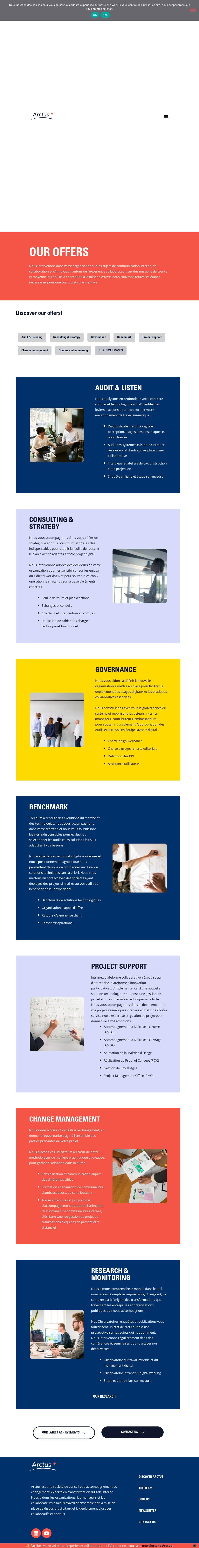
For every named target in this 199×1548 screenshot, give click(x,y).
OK (95, 14)
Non (105, 14)
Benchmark (124, 337)
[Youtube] (46, 1533)
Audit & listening (31, 337)
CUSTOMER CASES (111, 350)
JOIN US (144, 1499)
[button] (166, 116)
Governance (98, 337)
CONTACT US (147, 1522)
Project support (151, 337)
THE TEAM (145, 1488)
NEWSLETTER (147, 1510)
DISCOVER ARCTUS (151, 1477)
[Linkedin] (36, 1533)
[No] (192, 10)
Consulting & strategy (66, 337)
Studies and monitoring (73, 350)
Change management (34, 350)
